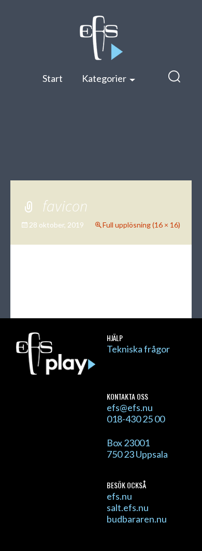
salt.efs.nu (128, 507)
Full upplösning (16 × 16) (141, 224)
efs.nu (119, 496)
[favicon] (101, 292)
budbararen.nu (137, 519)
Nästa (160, 276)
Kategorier (104, 78)
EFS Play (101, 38)
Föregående (55, 276)
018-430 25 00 (136, 419)
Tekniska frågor (138, 349)
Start (52, 78)
